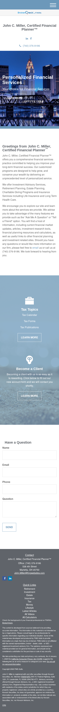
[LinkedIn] (27, 38)
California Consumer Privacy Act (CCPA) (26, 659)
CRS (4, 705)
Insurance (29, 598)
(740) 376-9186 (31, 45)
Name (5, 447)
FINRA (23, 676)
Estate (29, 595)
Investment (29, 591)
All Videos (29, 614)
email (35, 247)
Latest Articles (29, 610)
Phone (6, 482)
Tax (29, 601)
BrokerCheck (7, 622)
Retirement (29, 588)
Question (7, 499)
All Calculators (29, 617)
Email (5, 465)
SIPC (29, 676)
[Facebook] (31, 38)
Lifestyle (29, 607)
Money (29, 604)
